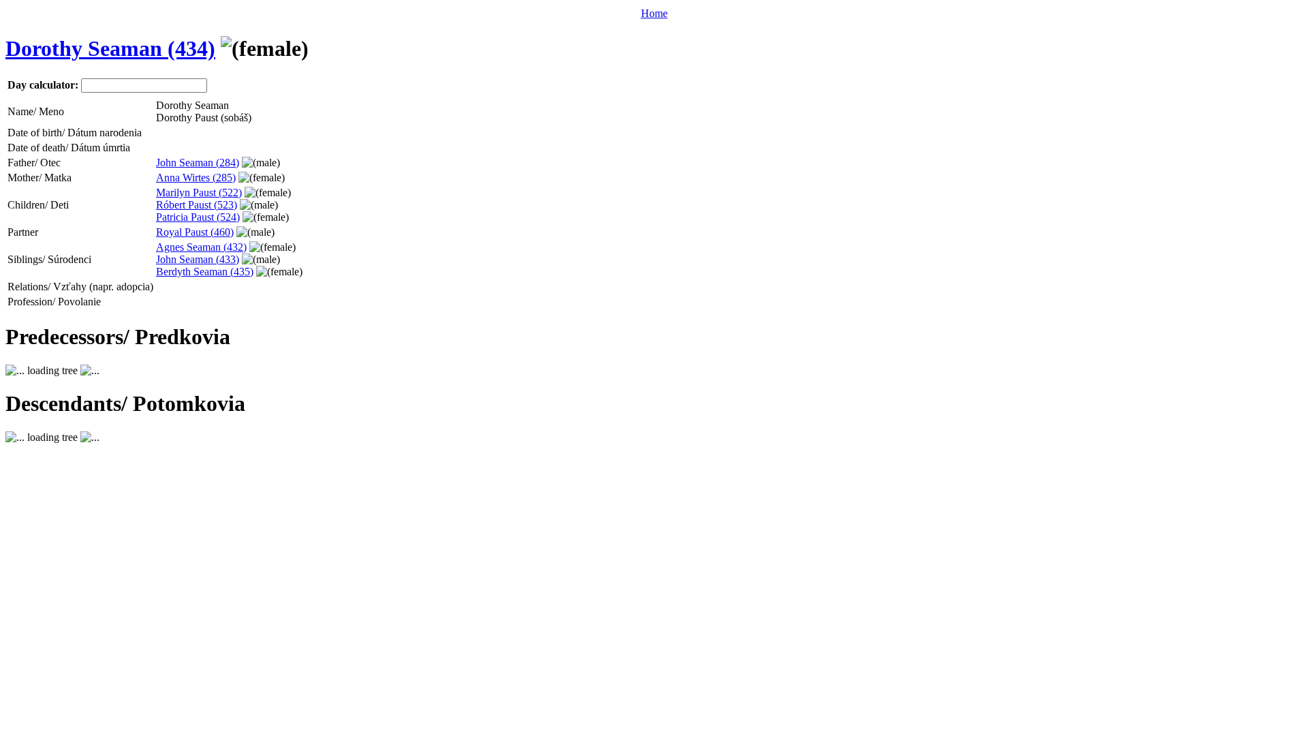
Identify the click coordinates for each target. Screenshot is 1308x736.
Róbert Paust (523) (196, 205)
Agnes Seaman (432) (201, 247)
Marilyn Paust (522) (199, 192)
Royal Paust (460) (195, 232)
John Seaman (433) (197, 259)
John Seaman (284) (197, 162)
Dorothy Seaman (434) (110, 48)
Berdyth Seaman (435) (204, 271)
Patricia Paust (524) (198, 217)
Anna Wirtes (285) (196, 177)
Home (654, 13)
